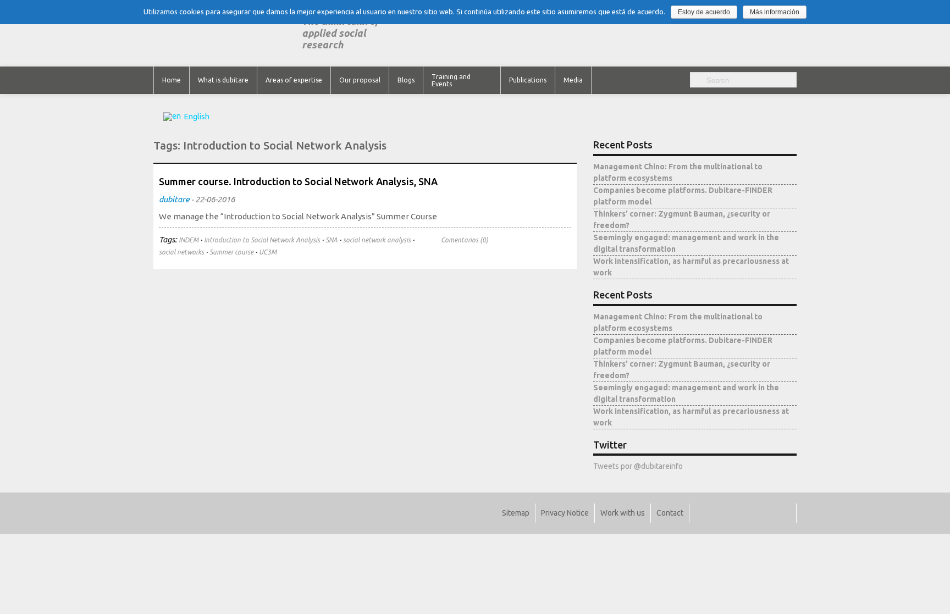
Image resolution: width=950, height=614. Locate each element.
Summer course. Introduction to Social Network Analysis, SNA (298, 181)
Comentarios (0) (464, 240)
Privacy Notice (565, 512)
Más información (774, 12)
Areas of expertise (294, 80)
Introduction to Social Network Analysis (262, 240)
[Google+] (752, 513)
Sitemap (515, 512)
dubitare (174, 199)
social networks (181, 252)
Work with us (622, 512)
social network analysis (377, 240)
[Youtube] (768, 513)
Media (573, 80)
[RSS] (784, 513)
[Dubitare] (227, 33)
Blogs (406, 80)
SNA (331, 240)
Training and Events (451, 80)
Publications (527, 80)
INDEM (188, 240)
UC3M (268, 252)
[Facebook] (720, 513)
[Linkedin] (736, 513)
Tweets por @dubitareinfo (638, 466)
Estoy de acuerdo (704, 12)
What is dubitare (223, 80)
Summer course (231, 252)
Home (171, 80)
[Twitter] (704, 513)
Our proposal (359, 80)
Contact (669, 512)
